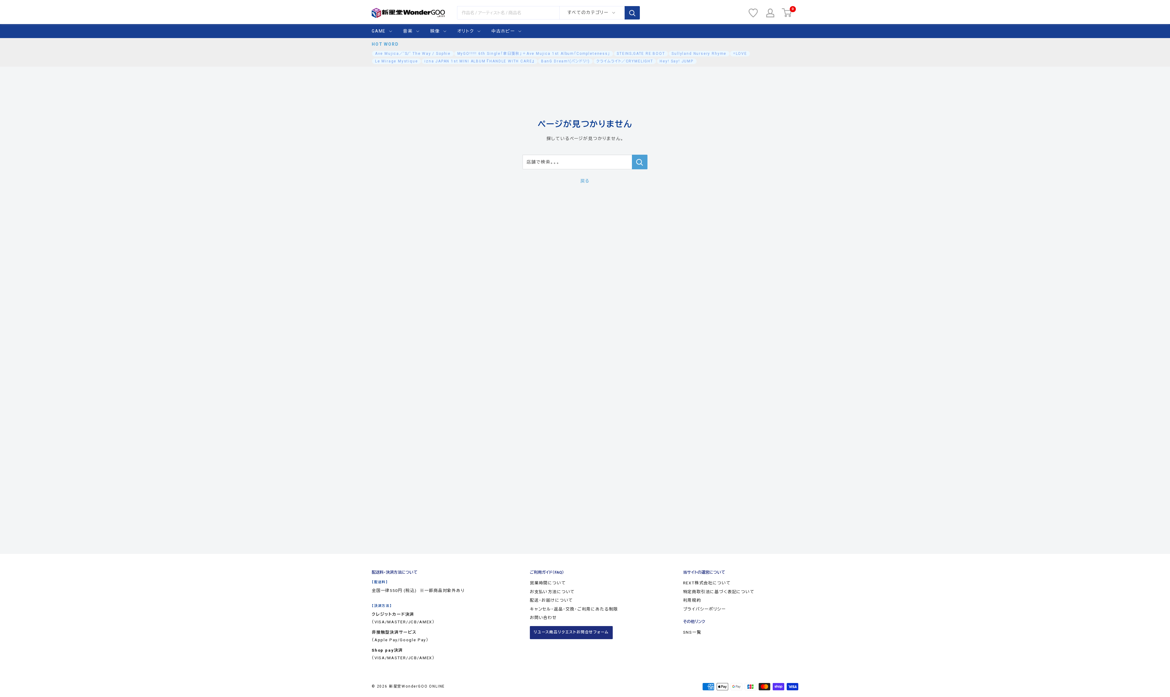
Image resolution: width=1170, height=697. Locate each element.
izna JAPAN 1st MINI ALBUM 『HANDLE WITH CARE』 (479, 61)
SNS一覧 (692, 632)
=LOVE (740, 53)
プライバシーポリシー (704, 609)
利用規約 (692, 600)
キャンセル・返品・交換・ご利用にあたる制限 (574, 609)
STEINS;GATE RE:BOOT (641, 53)
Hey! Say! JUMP (676, 61)
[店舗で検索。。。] (639, 162)
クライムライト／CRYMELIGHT (624, 61)
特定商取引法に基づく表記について (719, 592)
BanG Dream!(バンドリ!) (565, 61)
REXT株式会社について (707, 583)
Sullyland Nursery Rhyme (699, 53)
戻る (585, 180)
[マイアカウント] (770, 13)
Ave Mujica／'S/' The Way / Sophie (413, 53)
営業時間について (548, 583)
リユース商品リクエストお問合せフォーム (571, 632)
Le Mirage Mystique (396, 61)
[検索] (632, 12)
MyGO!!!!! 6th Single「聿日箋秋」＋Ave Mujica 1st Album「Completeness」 (533, 53)
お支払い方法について (552, 592)
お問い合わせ (543, 617)
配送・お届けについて (551, 600)
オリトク (465, 31)
